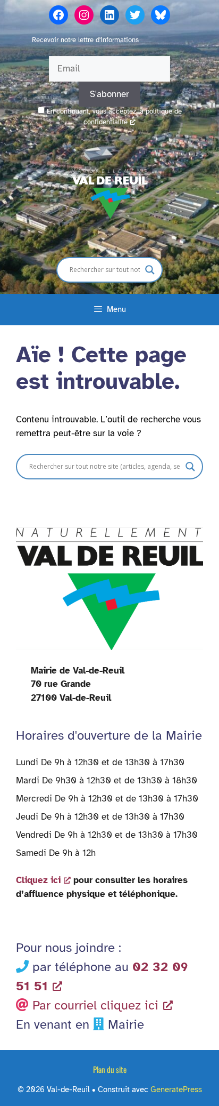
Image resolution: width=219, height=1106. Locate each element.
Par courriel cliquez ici (95, 1005)
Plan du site (110, 1069)
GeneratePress (176, 1089)
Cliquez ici (38, 880)
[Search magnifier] (149, 269)
